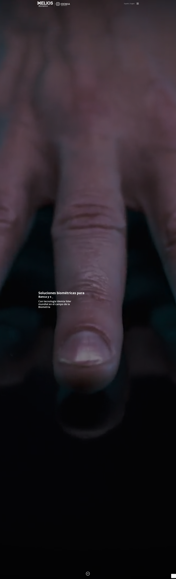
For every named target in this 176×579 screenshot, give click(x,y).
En (132, 4)
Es (126, 4)
